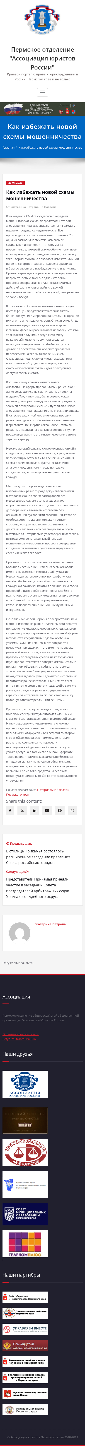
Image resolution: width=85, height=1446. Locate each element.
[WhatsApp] (72, 810)
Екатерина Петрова (25, 207)
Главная (9, 147)
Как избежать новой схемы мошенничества (50, 147)
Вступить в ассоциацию (19, 1039)
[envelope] (47, 810)
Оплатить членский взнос (20, 1034)
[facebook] (10, 810)
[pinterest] (60, 810)
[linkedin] (34, 810)
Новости (50, 207)
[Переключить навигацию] (42, 92)
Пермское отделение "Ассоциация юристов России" (42, 58)
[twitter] (22, 810)
